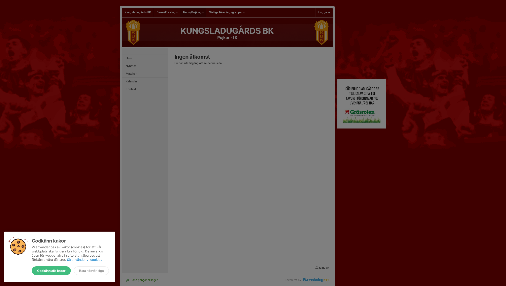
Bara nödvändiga (91, 271)
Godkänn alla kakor (51, 271)
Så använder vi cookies (84, 260)
